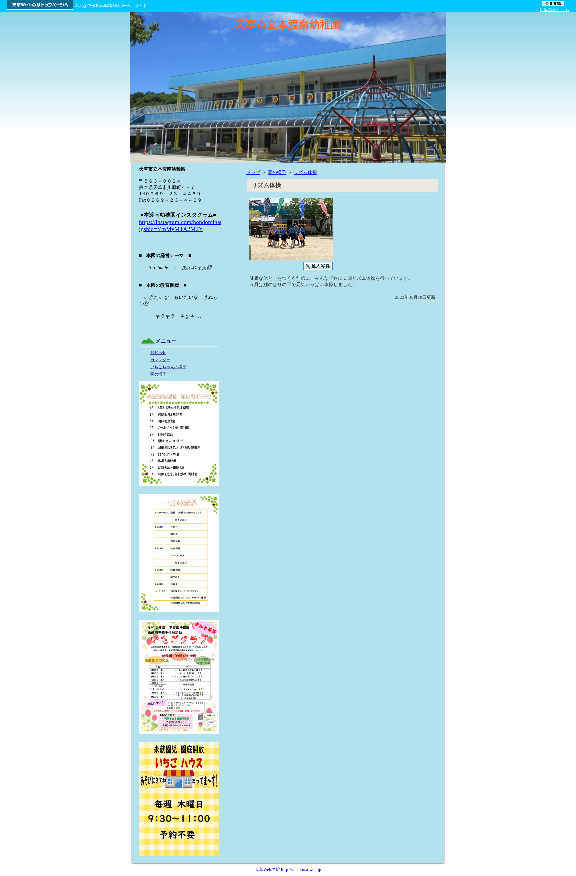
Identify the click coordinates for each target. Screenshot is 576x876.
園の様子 (277, 172)
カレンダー (160, 360)
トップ (253, 172)
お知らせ (158, 352)
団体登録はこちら (554, 10)
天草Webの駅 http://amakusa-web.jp (288, 869)
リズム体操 (305, 172)
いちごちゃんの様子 (168, 367)
